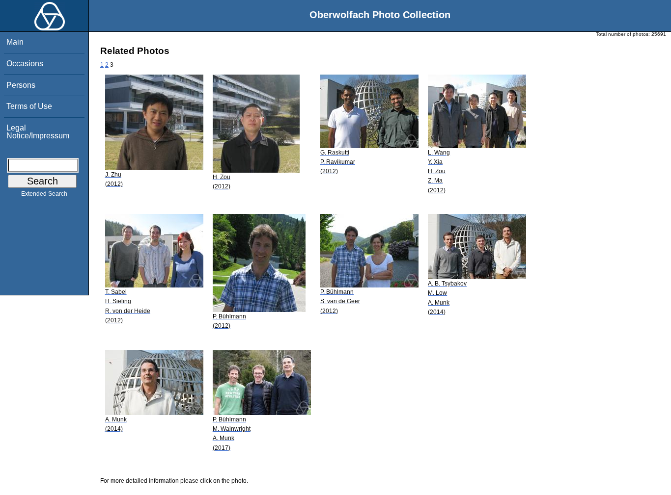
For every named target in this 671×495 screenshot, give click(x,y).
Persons (20, 85)
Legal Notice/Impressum (37, 132)
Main (15, 42)
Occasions (24, 63)
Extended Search (44, 194)
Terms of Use (29, 106)
